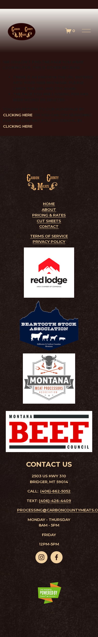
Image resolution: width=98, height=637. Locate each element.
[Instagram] (41, 557)
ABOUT (49, 209)
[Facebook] (57, 557)
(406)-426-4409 (55, 500)
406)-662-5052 (56, 491)
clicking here (17, 115)
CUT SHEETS (49, 220)
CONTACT (49, 226)
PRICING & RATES (49, 215)
